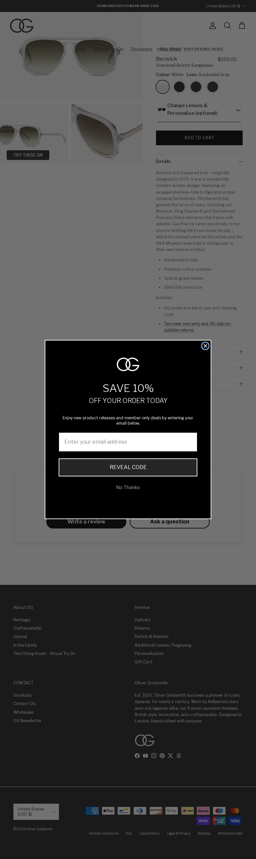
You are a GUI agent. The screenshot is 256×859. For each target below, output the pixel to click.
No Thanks (128, 487)
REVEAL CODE (128, 467)
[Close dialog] (205, 346)
